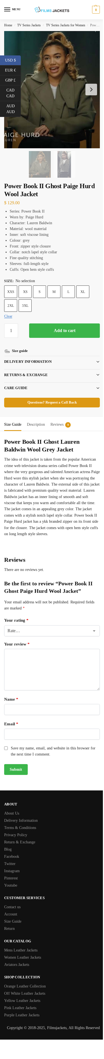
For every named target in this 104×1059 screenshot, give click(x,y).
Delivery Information (28, 355)
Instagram (12, 871)
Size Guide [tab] (12, 418)
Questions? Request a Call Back (50, 396)
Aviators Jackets (16, 965)
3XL (25, 305)
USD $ (13, 59)
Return (9, 929)
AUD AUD (13, 109)
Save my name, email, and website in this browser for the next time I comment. (53, 751)
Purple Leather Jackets (21, 1015)
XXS (10, 292)
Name (11, 699)
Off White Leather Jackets (24, 993)
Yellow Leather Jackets (22, 1001)
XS (25, 292)
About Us (11, 813)
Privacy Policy (15, 835)
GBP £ (13, 79)
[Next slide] (91, 89)
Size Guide (12, 921)
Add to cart (64, 330)
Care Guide (15, 381)
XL (82, 292)
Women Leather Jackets (22, 957)
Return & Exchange (19, 842)
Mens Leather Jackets (20, 950)
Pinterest (11, 878)
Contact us (12, 907)
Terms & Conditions (20, 828)
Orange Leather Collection (25, 986)
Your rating (16, 620)
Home (8, 25)
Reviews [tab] (59, 418)
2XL (10, 305)
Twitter (10, 864)
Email (11, 723)
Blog (8, 849)
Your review (17, 644)
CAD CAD (13, 93)
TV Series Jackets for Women (65, 25)
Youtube (10, 885)
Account (10, 914)
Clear (8, 316)
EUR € (13, 69)
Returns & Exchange (26, 368)
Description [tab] (36, 418)
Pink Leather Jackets (20, 1008)
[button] (95, 10)
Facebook (11, 856)
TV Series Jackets (29, 25)
